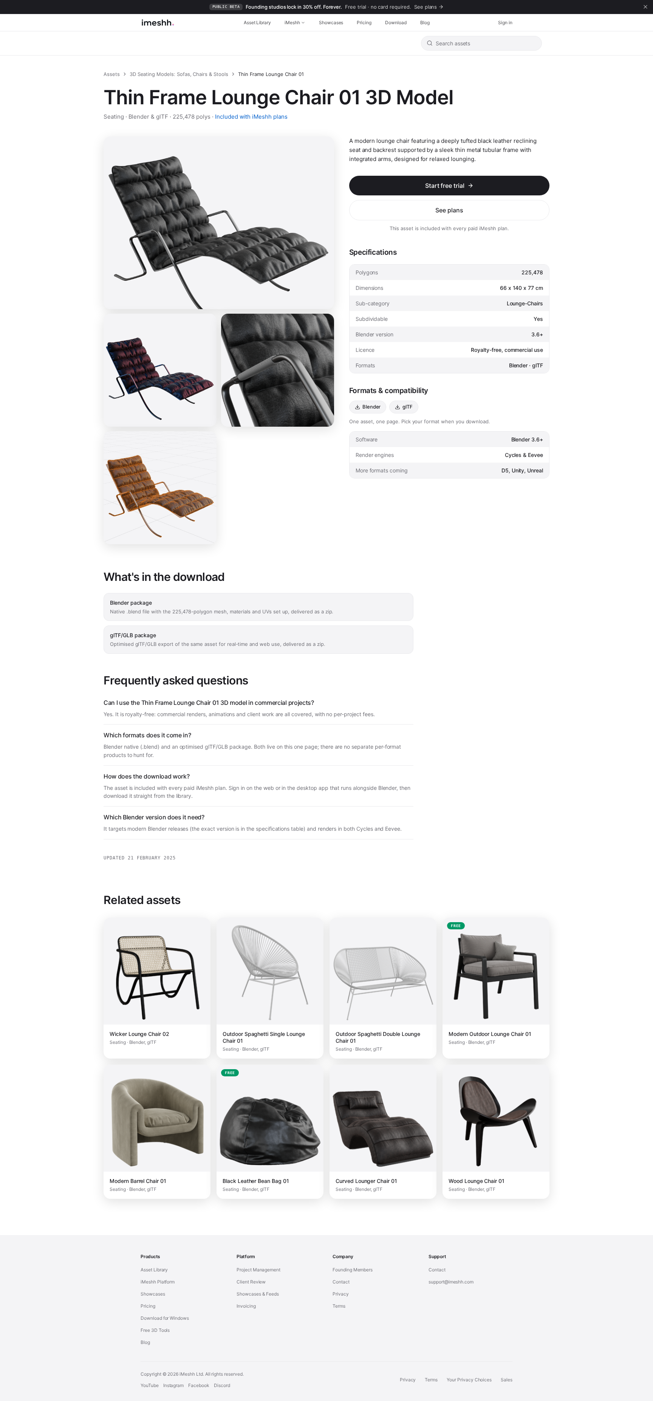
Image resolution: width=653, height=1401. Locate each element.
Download (396, 22)
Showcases (331, 22)
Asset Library (257, 22)
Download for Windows (165, 1318)
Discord (222, 1385)
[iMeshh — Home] (158, 23)
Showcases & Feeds (258, 1294)
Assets (112, 74)
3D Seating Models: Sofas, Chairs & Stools (179, 74)
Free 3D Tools (155, 1330)
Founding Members (353, 1270)
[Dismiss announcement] (645, 6)
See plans (449, 210)
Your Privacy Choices (469, 1379)
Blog (425, 22)
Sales (506, 1379)
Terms (339, 1306)
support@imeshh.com (451, 1282)
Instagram (173, 1385)
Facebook (198, 1385)
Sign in (505, 22)
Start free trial (444, 185)
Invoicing (246, 1306)
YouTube (150, 1385)
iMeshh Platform (158, 1282)
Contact (341, 1282)
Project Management (258, 1270)
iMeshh (292, 22)
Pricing (364, 22)
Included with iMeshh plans (251, 116)
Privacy (341, 1294)
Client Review (251, 1282)
